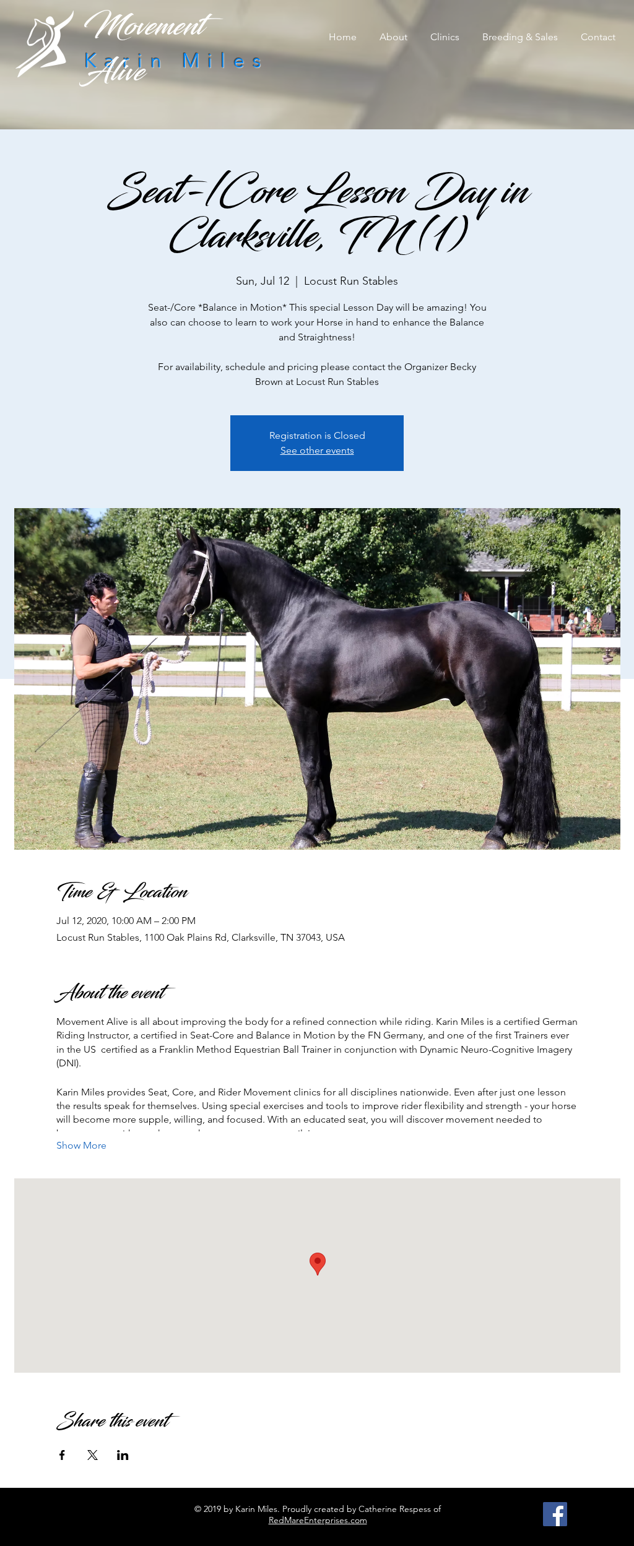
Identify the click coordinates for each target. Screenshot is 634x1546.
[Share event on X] (92, 1455)
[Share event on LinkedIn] (123, 1455)
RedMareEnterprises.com (318, 1520)
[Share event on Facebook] (62, 1455)
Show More (81, 1145)
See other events (317, 450)
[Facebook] (555, 1514)
